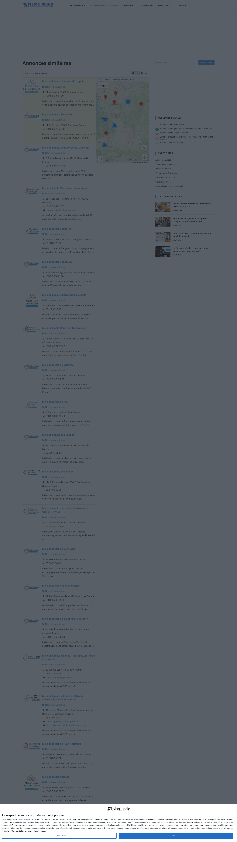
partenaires (23, 819)
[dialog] (118, 823)
